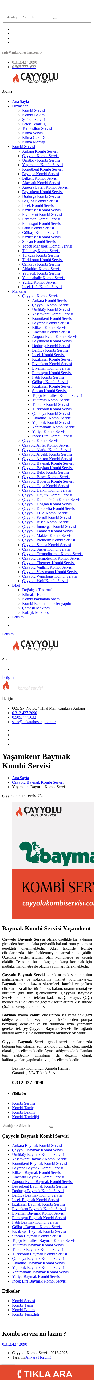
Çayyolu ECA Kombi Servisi (45, 513)
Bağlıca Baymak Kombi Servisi (37, 1195)
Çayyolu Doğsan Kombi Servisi (47, 504)
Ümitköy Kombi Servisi (41, 160)
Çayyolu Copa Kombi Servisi (45, 486)
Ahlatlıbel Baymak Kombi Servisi (39, 1263)
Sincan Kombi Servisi (39, 241)
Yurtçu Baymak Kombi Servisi (36, 1276)
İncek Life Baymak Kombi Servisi (39, 1281)
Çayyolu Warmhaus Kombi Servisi (49, 576)
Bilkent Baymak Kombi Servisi (37, 1172)
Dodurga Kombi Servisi (41, 196)
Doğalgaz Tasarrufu (37, 590)
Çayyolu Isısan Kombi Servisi (45, 522)
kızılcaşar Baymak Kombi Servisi (38, 1204)
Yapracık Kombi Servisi (41, 273)
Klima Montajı (33, 142)
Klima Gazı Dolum (37, 137)
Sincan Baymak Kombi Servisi (36, 1236)
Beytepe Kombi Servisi (40, 174)
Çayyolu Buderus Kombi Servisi (48, 481)
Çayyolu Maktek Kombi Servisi (47, 535)
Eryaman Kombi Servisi (41, 219)
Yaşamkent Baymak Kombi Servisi (39, 1159)
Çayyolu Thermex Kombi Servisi (48, 563)
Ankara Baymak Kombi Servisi (37, 1145)
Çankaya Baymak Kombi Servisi (38, 1258)
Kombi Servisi (33, 110)
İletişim (18, 617)
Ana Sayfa (20, 101)
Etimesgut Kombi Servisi (42, 223)
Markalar (19, 291)
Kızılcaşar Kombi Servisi (42, 210)
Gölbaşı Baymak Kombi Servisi (37, 1227)
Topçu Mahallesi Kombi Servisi (47, 246)
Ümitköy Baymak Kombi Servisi (38, 1154)
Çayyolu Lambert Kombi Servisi (48, 531)
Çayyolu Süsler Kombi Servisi (46, 549)
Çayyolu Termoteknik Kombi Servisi (51, 558)
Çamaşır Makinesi (36, 608)
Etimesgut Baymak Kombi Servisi (39, 1218)
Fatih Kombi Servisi (38, 228)
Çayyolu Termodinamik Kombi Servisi (52, 554)
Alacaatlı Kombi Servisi (41, 183)
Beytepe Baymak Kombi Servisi (37, 1168)
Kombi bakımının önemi (41, 599)
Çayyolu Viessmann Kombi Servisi (50, 572)
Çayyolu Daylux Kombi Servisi (47, 495)
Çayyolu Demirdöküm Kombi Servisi (51, 499)
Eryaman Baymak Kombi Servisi (38, 1213)
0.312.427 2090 (24, 713)
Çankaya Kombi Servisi (41, 264)
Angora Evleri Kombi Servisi (45, 187)
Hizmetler (20, 106)
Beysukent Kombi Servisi (42, 192)
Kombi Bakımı (34, 115)
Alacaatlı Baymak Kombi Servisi (38, 1177)
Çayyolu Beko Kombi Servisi (45, 472)
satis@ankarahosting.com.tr (34, 722)
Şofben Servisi (33, 119)
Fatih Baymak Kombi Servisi (35, 1222)
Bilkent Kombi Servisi (39, 178)
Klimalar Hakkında (37, 594)
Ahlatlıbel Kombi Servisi (41, 269)
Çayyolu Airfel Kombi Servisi (45, 445)
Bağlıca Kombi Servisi (40, 201)
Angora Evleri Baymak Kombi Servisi (42, 1181)
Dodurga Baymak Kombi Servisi (38, 1191)
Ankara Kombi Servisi (40, 151)
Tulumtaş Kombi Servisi (41, 251)
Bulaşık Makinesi (36, 612)
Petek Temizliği (34, 124)
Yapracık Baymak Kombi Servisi (38, 1267)
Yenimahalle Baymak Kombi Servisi (41, 1272)
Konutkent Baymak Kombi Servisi (39, 1163)
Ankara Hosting (38, 1357)
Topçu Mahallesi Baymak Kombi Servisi (44, 1240)
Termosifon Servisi (37, 128)
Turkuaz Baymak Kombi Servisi (37, 1249)
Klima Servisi (33, 133)
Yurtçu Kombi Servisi (39, 282)
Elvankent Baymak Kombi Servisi (39, 1209)
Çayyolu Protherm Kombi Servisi (48, 540)
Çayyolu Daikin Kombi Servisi (46, 490)
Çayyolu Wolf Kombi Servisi (45, 581)
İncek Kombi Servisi (38, 205)
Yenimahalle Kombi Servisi (43, 278)
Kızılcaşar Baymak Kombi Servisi (39, 1231)
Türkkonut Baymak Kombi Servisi (39, 1254)
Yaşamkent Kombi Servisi (42, 165)
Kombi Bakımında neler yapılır (46, 603)
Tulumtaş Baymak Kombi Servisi (38, 1245)
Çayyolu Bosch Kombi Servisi (46, 477)
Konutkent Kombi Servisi (42, 169)
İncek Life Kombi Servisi (42, 287)
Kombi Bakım (23, 1112)
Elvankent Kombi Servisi (42, 214)
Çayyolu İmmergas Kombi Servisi (49, 526)
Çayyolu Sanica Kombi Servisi (46, 545)
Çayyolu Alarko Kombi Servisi (46, 450)
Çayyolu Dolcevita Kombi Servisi (49, 508)
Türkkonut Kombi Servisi (42, 260)
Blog (16, 585)
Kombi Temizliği (25, 1117)
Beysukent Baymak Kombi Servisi (39, 1186)
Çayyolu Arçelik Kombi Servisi (47, 454)
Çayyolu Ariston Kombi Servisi (47, 459)
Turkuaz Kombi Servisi (40, 255)
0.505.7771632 (24, 717)
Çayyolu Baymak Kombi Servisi (48, 463)
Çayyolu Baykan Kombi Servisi (47, 468)
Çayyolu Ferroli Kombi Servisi (46, 517)
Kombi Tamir (22, 1108)
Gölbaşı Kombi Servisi (40, 232)
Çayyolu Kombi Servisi (40, 156)
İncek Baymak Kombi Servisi (35, 1200)
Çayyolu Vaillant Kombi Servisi (47, 567)
